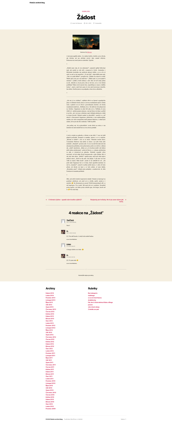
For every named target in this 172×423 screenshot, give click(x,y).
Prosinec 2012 (50, 325)
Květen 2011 (50, 369)
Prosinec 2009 (50, 409)
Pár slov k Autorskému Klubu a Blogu (100, 302)
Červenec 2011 (51, 365)
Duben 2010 (50, 399)
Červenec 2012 (51, 337)
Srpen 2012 (49, 335)
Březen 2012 (50, 346)
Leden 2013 (50, 323)
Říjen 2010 (49, 385)
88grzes (89, 52)
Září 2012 (49, 332)
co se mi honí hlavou (95, 298)
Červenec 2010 (51, 392)
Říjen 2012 (49, 330)
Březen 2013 (50, 318)
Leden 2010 (50, 406)
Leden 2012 (50, 351)
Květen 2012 (50, 342)
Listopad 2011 (50, 355)
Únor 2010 (49, 404)
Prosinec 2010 (50, 381)
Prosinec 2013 (50, 298)
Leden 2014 (50, 295)
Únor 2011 (49, 376)
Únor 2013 (49, 321)
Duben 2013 (50, 316)
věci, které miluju (94, 307)
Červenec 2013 (51, 309)
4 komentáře (98, 23)
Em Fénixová (79, 23)
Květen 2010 (50, 397)
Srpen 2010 (49, 390)
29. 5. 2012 (88, 23)
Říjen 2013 (49, 302)
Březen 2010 (50, 402)
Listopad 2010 (50, 383)
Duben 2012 (50, 344)
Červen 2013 (50, 311)
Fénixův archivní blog (37, 2)
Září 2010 (49, 388)
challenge (91, 295)
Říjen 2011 (49, 358)
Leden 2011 (49, 379)
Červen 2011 (50, 367)
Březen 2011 (50, 374)
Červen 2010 (50, 395)
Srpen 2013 (49, 307)
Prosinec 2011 (50, 353)
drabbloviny (86, 11)
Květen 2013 (50, 314)
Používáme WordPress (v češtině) (73, 419)
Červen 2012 (50, 339)
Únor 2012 (49, 348)
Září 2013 (49, 305)
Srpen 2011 (49, 362)
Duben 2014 (50, 293)
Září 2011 (49, 360)
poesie (90, 305)
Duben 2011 (50, 372)
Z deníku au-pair (93, 309)
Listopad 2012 (50, 328)
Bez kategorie (92, 293)
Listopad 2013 (50, 300)
